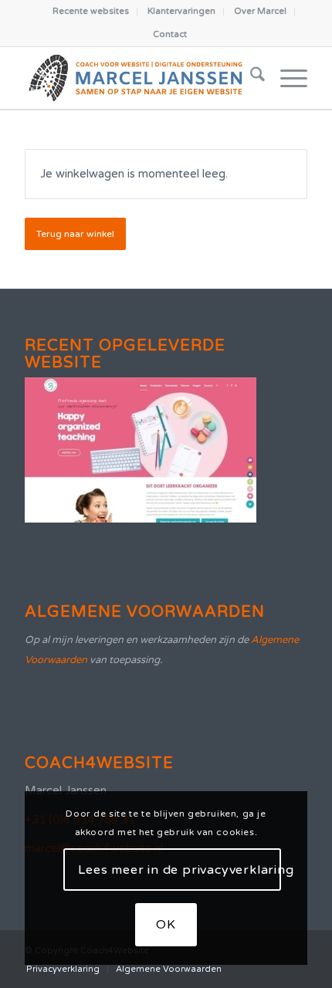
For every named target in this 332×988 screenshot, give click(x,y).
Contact (170, 34)
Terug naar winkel (75, 233)
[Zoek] (250, 78)
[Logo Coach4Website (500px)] (137, 78)
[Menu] (286, 78)
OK (166, 924)
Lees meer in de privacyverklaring (179, 870)
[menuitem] (91, 11)
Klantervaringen (181, 11)
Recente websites (91, 11)
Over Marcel (260, 11)
